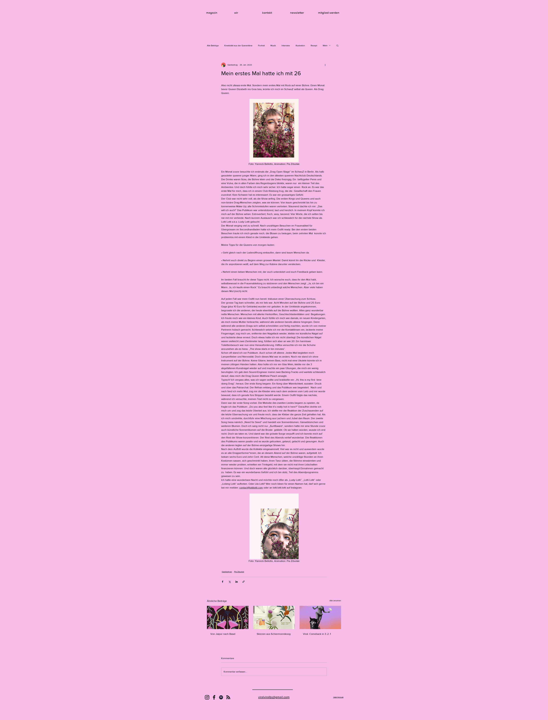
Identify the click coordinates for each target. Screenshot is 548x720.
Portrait (261, 45)
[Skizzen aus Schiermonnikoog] (274, 617)
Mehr (325, 45)
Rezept (314, 45)
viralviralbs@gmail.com (274, 697)
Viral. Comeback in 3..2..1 (317, 634)
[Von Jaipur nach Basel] (227, 617)
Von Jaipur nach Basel (222, 634)
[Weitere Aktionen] (325, 65)
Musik (273, 45)
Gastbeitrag (227, 572)
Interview (286, 45)
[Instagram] (207, 697)
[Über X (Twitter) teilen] (229, 581)
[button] (337, 45)
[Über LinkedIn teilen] (236, 581)
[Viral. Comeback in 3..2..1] (320, 617)
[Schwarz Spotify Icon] (221, 697)
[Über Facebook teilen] (222, 581)
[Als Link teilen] (243, 581)
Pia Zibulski (239, 572)
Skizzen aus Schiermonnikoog (274, 634)
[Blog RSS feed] (228, 697)
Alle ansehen (335, 600)
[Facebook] (214, 697)
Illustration (300, 45)
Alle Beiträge (213, 45)
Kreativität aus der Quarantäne (238, 45)
